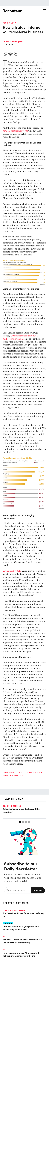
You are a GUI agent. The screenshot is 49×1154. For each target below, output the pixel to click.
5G (21, 776)
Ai (4, 937)
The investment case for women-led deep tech (23, 915)
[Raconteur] (12, 10)
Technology (9, 23)
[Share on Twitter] (5, 54)
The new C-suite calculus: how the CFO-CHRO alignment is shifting (23, 941)
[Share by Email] (16, 54)
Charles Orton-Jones (13, 41)
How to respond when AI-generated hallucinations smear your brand (21, 954)
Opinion (8, 923)
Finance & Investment (15, 910)
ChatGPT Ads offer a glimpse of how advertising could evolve (21, 928)
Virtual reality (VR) (12, 571)
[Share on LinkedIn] (10, 54)
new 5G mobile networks (15, 131)
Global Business (12, 806)
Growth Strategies (12, 773)
